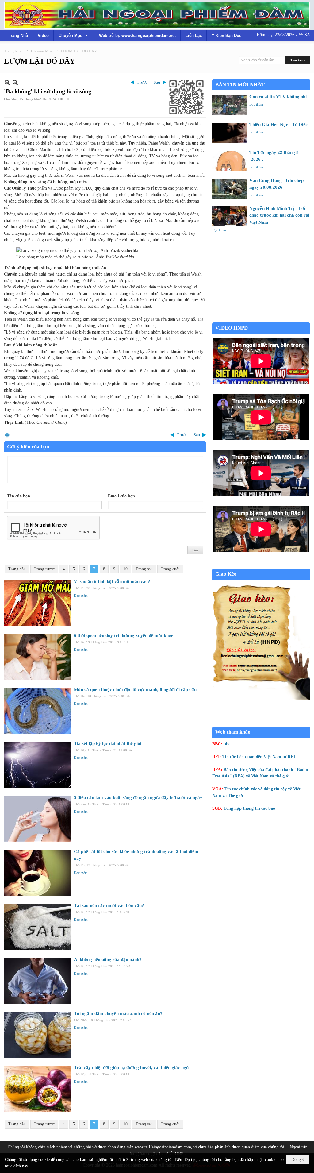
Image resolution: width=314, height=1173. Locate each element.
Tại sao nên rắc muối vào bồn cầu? (109, 905)
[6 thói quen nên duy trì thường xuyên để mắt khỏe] (37, 657)
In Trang (7, 435)
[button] (74, 35)
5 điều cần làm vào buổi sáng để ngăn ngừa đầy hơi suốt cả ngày (138, 797)
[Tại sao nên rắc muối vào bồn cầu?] (37, 927)
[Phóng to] (15, 82)
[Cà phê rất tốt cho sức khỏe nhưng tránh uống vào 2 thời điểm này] (37, 873)
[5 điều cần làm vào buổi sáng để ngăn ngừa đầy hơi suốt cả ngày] (37, 819)
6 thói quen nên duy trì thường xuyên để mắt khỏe (123, 635)
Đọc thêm (81, 595)
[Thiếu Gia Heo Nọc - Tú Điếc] (229, 133)
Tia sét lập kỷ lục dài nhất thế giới (107, 743)
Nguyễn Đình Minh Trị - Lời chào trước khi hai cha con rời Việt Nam (279, 215)
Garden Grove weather (261, 319)
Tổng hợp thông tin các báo (249, 808)
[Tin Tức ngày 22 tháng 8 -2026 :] (229, 161)
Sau (157, 82)
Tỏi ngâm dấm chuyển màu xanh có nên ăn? (118, 1013)
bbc (227, 744)
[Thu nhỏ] (7, 82)
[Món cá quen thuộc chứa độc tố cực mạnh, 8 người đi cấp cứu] (37, 711)
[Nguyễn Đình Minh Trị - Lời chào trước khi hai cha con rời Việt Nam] (229, 216)
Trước (142, 82)
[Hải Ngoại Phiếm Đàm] (157, 15)
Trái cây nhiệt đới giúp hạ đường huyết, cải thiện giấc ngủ (131, 1067)
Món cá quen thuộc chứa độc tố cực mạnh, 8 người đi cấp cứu (135, 689)
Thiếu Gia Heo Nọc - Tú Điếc (278, 124)
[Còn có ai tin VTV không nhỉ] (229, 105)
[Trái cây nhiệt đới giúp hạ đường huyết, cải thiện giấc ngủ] (37, 1089)
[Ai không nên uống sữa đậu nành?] (37, 981)
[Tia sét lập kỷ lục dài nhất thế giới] (37, 765)
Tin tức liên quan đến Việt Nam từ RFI (258, 756)
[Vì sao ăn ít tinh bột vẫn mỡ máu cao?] (37, 603)
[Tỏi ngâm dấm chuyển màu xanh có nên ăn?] (37, 1035)
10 (125, 569)
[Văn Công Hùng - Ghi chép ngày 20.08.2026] (229, 189)
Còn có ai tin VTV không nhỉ (278, 96)
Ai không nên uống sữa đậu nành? (108, 959)
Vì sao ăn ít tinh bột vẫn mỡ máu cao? (112, 581)
